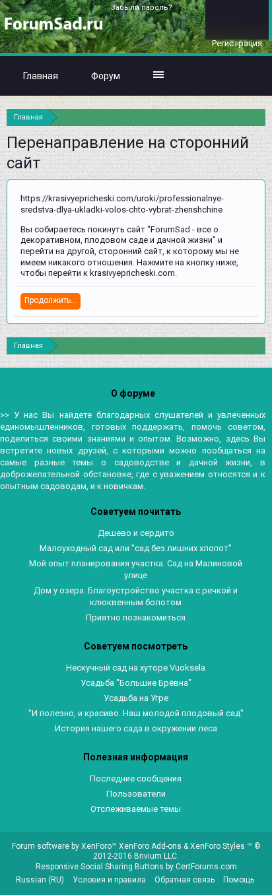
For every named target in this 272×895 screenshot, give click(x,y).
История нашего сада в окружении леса (136, 728)
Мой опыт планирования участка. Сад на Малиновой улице (135, 569)
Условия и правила (109, 879)
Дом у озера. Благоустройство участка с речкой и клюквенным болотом (136, 596)
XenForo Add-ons (150, 846)
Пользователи (136, 794)
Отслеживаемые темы (135, 809)
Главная (40, 76)
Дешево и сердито (136, 533)
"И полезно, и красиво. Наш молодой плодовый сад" (136, 713)
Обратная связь (184, 879)
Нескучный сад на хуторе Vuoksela (135, 668)
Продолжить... (50, 300)
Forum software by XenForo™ (65, 846)
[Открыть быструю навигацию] (257, 117)
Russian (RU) (40, 879)
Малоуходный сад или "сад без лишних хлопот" (136, 548)
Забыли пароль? (141, 7)
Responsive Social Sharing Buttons (100, 866)
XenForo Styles (217, 846)
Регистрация (237, 43)
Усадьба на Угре (136, 698)
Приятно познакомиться (136, 617)
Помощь (238, 879)
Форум (105, 76)
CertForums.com (206, 866)
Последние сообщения (136, 778)
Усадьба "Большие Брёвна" (136, 683)
